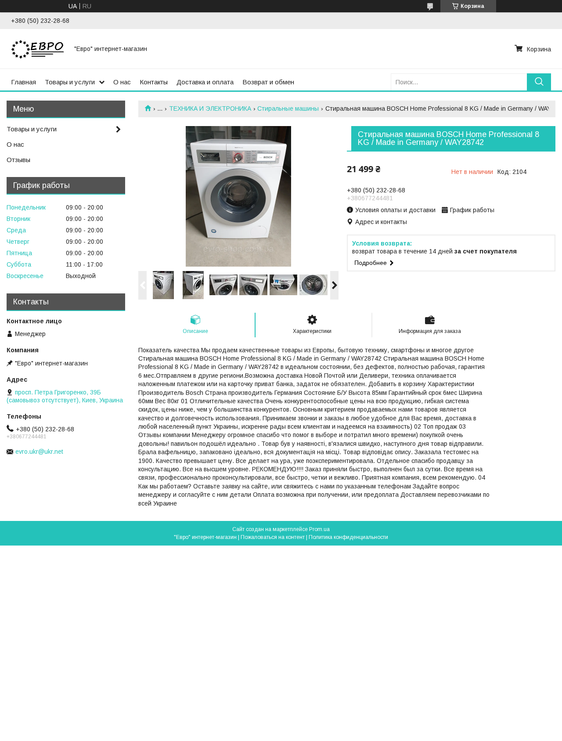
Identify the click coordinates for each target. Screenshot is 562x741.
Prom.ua (319, 529)
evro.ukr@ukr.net (39, 451)
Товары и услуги (70, 82)
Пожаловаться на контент (273, 537)
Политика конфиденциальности (348, 537)
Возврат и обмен (268, 82)
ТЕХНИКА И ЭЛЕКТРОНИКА (210, 108)
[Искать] (539, 81)
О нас (122, 82)
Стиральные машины (288, 108)
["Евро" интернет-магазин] (37, 48)
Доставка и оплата (205, 82)
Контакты (154, 82)
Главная (23, 82)
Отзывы (18, 159)
